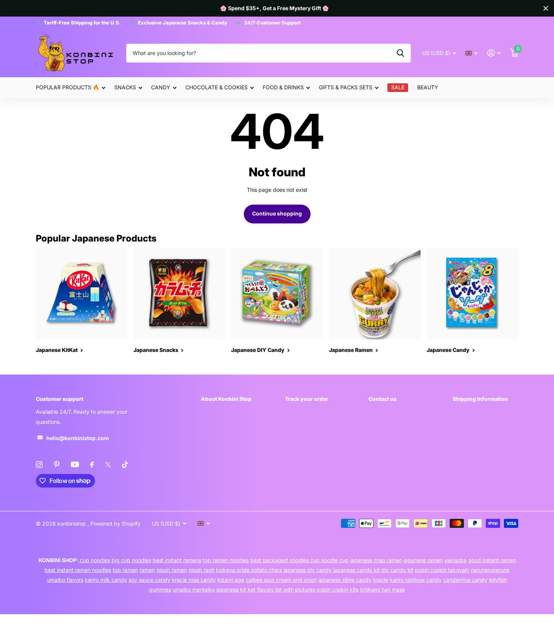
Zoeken (400, 53)
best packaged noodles (280, 560)
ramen (147, 570)
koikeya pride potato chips (249, 570)
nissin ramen (171, 570)
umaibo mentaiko (194, 589)
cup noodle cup (329, 560)
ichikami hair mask (382, 589)
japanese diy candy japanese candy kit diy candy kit (348, 570)
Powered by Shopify (115, 523)
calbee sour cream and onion (281, 579)
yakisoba (455, 560)
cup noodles (94, 560)
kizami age (230, 579)
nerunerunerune (490, 570)
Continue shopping (277, 213)
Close (545, 8)
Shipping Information (480, 399)
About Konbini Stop (226, 399)
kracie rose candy (194, 579)
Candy (160, 87)
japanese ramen (423, 560)
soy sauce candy (149, 579)
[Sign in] (494, 52)
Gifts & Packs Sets (345, 87)
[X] (108, 464)
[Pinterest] (57, 464)
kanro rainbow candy (416, 579)
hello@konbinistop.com (77, 438)
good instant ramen (492, 560)
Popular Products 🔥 (67, 87)
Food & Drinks (283, 87)
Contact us (382, 399)
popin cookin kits (337, 589)
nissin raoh (201, 570)
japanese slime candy (345, 579)
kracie (380, 579)
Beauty (427, 87)
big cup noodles (131, 560)
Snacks (125, 87)
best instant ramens (177, 560)
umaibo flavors (65, 579)
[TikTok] (125, 464)
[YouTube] (75, 464)
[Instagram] (39, 464)
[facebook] (92, 465)
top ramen (125, 570)
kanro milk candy (106, 579)
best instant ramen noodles (77, 570)
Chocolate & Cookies (216, 87)
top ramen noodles (226, 560)
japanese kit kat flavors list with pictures (265, 589)
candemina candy (465, 579)
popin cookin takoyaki (442, 570)
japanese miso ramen (376, 560)
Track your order (306, 399)
